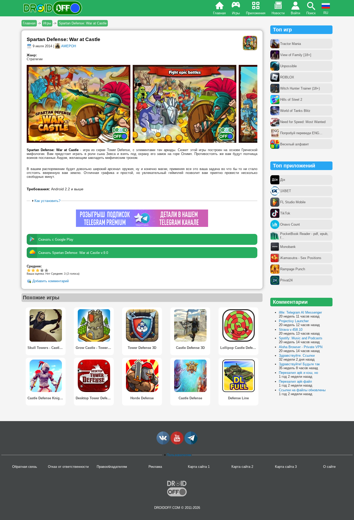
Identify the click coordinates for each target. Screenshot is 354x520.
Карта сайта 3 (286, 467)
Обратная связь (24, 467)
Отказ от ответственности (68, 467)
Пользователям (179, 455)
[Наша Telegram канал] (191, 443)
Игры (236, 13)
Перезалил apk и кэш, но (298, 373)
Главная (219, 13)
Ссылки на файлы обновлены (302, 390)
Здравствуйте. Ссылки (297, 355)
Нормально (33, 270)
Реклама (155, 467)
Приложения (255, 13)
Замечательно (42, 270)
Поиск (311, 13)
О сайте (329, 467)
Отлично (46, 270)
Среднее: (34, 266)
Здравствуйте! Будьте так (299, 364)
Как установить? (47, 201)
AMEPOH (68, 46)
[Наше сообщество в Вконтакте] (163, 443)
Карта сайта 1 (199, 467)
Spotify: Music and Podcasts (300, 338)
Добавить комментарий (50, 281)
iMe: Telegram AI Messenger (300, 312)
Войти (295, 13)
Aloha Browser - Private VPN (300, 347)
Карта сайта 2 (242, 467)
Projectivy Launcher (294, 321)
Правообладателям (112, 467)
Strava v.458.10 (290, 330)
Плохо (29, 270)
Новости (278, 13)
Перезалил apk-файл (295, 381)
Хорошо (38, 270)
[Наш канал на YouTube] (177, 443)
